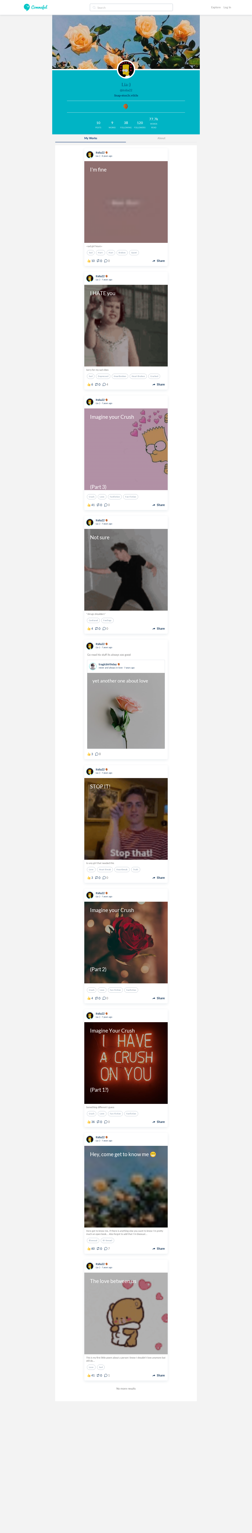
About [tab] (161, 138)
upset (134, 252)
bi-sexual (107, 1240)
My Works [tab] (90, 138)
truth (135, 869)
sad (90, 252)
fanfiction (115, 496)
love (102, 496)
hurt (111, 252)
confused (93, 620)
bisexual (93, 1240)
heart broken (138, 376)
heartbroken (120, 376)
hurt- (100, 252)
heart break (105, 869)
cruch (91, 1113)
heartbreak (121, 869)
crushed (154, 376)
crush (91, 496)
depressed (103, 376)
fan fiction (130, 496)
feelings (107, 620)
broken (122, 252)
